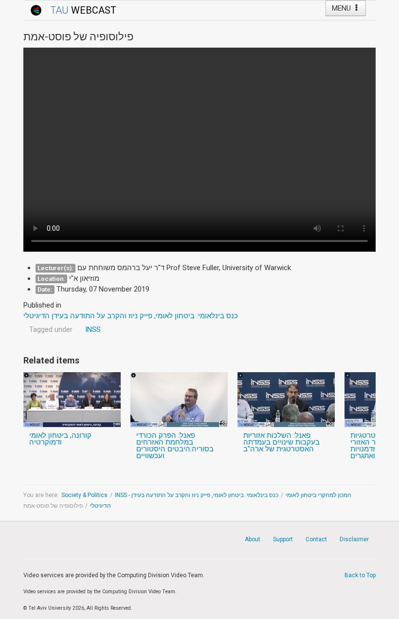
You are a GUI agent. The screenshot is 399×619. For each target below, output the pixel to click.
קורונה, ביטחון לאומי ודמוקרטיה (60, 439)
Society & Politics (84, 495)
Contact (316, 539)
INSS (93, 329)
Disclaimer (354, 539)
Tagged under (51, 329)
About (252, 539)
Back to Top (360, 575)
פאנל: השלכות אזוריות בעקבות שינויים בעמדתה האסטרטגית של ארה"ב (281, 442)
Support (283, 539)
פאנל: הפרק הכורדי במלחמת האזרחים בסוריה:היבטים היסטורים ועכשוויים (175, 445)
